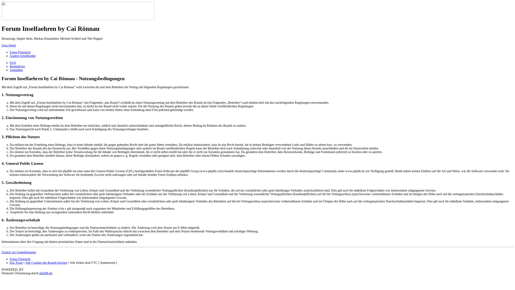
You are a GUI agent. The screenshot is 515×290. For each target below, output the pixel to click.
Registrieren (17, 66)
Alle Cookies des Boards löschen (46, 262)
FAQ (13, 62)
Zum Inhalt (9, 45)
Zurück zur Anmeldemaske (19, 252)
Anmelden (16, 70)
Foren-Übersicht (20, 52)
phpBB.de (45, 273)
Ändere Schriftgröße (23, 56)
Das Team (16, 262)
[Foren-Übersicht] (78, 19)
